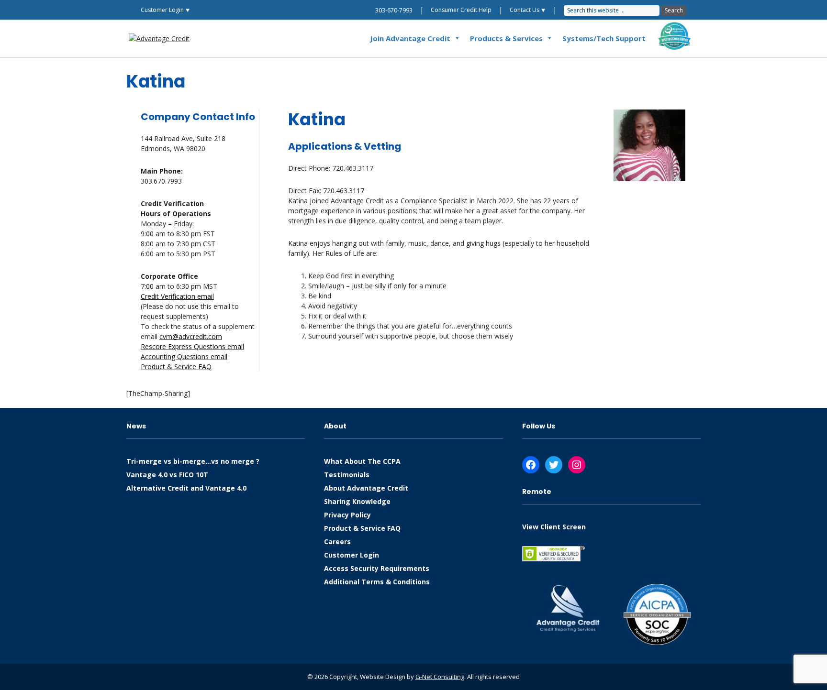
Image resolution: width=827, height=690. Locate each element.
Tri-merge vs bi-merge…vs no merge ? (192, 461)
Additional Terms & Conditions (377, 581)
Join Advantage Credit (410, 38)
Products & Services (506, 38)
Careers (337, 541)
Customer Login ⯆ (165, 10)
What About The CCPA (362, 461)
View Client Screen (554, 526)
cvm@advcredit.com (190, 336)
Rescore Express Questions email (192, 346)
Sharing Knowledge (357, 501)
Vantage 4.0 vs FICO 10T (167, 474)
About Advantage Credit (366, 488)
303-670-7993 (394, 10)
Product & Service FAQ (176, 366)
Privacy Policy (347, 514)
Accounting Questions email (184, 356)
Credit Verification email (177, 296)
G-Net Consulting (439, 676)
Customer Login (351, 554)
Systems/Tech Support (604, 38)
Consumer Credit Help (461, 10)
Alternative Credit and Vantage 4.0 (186, 488)
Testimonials (346, 474)
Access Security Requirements (376, 568)
